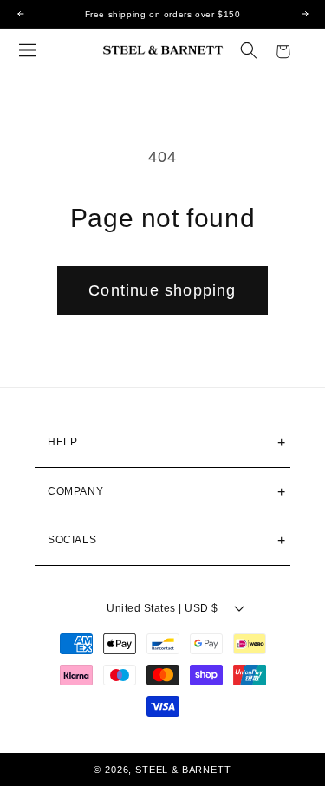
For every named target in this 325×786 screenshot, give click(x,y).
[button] (27, 50)
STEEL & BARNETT (183, 769)
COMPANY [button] (75, 491)
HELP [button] (62, 442)
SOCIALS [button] (72, 540)
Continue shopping (162, 290)
